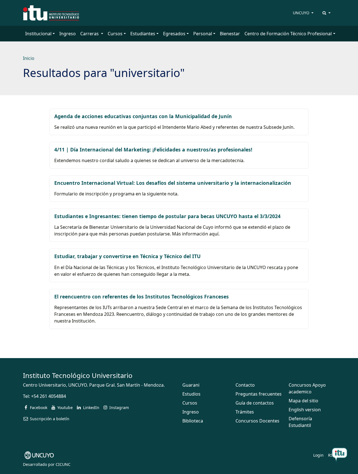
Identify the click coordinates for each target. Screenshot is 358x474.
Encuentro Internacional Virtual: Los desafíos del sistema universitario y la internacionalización (172, 182)
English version (305, 410)
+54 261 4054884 (48, 396)
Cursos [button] (115, 34)
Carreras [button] (90, 34)
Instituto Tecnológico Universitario (78, 375)
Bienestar (230, 34)
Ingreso (67, 34)
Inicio (28, 58)
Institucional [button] (38, 34)
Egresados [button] (174, 34)
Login (318, 455)
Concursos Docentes (257, 421)
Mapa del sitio (303, 401)
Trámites (244, 412)
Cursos (189, 403)
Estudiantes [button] (142, 34)
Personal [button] (202, 34)
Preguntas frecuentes (258, 394)
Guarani (190, 385)
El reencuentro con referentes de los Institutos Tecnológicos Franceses (141, 296)
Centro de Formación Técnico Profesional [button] (288, 34)
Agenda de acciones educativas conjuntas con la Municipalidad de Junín (143, 116)
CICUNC (63, 464)
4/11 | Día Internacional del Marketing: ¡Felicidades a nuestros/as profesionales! (153, 149)
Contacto (245, 385)
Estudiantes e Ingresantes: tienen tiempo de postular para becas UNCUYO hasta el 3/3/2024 (167, 216)
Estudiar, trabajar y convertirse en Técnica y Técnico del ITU (127, 256)
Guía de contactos (254, 403)
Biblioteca (192, 421)
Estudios (191, 394)
